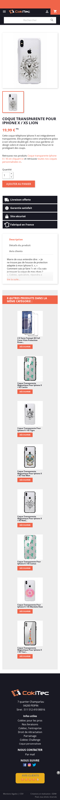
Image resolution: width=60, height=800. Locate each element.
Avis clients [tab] (15, 251)
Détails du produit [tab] (20, 245)
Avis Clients (30, 775)
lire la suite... (13, 279)
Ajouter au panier (18, 184)
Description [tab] (16, 239)
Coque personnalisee (30, 743)
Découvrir (25, 346)
